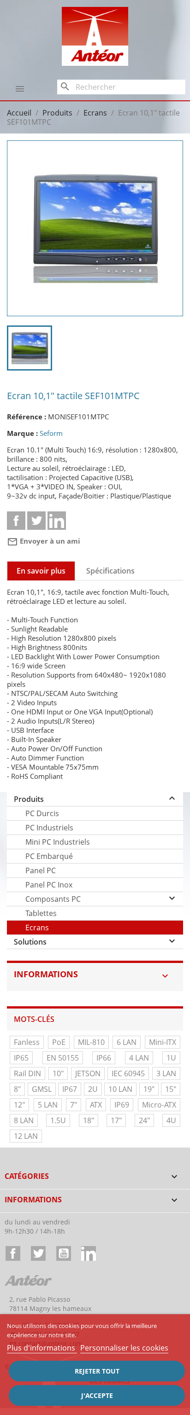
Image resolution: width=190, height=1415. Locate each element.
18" (88, 1120)
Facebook (13, 1253)
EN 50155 (63, 1058)
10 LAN (120, 1089)
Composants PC (53, 899)
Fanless (27, 1042)
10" (58, 1073)
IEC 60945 (128, 1073)
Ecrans (37, 927)
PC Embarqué (49, 856)
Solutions (30, 942)
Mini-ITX (162, 1042)
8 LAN (24, 1120)
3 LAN (166, 1073)
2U (93, 1089)
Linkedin (57, 520)
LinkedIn (88, 1253)
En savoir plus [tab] (41, 571)
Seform (51, 433)
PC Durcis (42, 813)
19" (148, 1089)
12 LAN (26, 1136)
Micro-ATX (159, 1105)
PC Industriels (49, 828)
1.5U (58, 1120)
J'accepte (97, 1395)
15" (170, 1089)
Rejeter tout (97, 1371)
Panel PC (40, 870)
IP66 (103, 1058)
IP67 (69, 1089)
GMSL (42, 1089)
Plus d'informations (42, 1348)
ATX (96, 1105)
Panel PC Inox (48, 885)
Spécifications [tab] (110, 571)
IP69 (121, 1105)
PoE (58, 1042)
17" (116, 1120)
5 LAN (48, 1105)
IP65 (21, 1058)
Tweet (36, 520)
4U (171, 1120)
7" (73, 1105)
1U (171, 1058)
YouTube (63, 1253)
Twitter (38, 1253)
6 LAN (127, 1042)
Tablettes (41, 913)
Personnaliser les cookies (124, 1348)
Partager (16, 520)
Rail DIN (27, 1073)
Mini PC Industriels (57, 842)
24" (144, 1120)
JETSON (88, 1073)
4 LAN (139, 1058)
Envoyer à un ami (43, 540)
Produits (29, 799)
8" (17, 1089)
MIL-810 (91, 1042)
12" (19, 1105)
